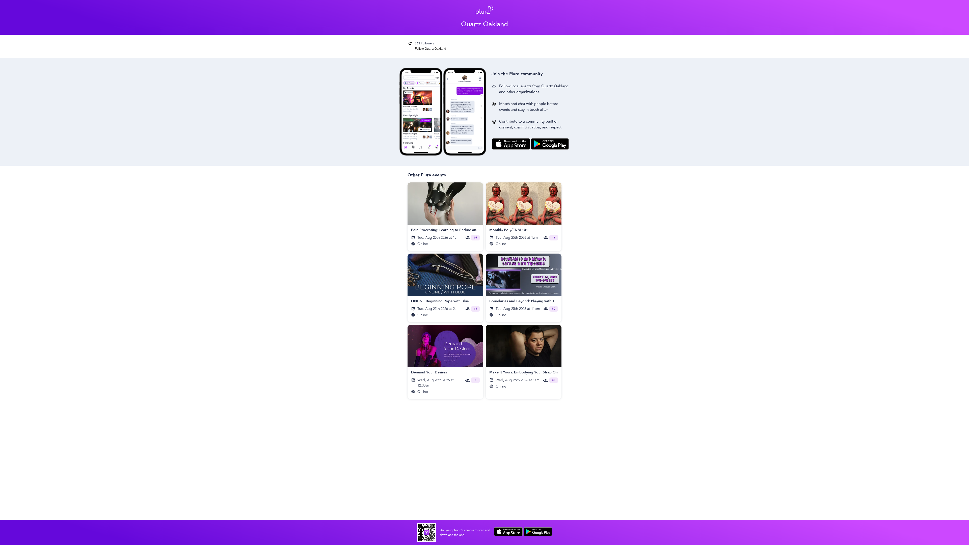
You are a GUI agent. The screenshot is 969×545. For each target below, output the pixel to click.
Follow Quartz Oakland (430, 48)
